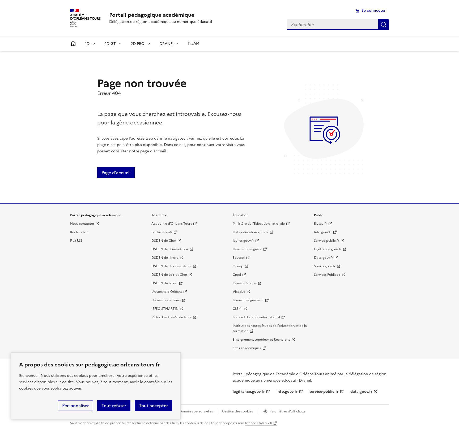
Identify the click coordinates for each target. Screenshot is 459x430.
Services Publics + (327, 274)
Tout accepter (153, 405)
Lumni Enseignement (248, 300)
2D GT (110, 44)
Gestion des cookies (237, 411)
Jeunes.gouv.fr (243, 240)
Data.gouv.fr (323, 257)
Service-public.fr (326, 240)
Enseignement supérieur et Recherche (261, 339)
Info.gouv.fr (323, 232)
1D (87, 44)
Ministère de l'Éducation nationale (259, 223)
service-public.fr (324, 391)
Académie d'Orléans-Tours (171, 223)
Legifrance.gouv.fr (328, 249)
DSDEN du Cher (163, 240)
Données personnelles (196, 411)
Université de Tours (166, 300)
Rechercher (383, 24)
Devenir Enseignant (247, 249)
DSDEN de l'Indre (164, 257)
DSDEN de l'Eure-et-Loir (169, 249)
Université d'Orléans (166, 291)
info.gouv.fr (287, 391)
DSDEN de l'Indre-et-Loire (171, 266)
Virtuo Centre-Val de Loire (171, 317)
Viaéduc (239, 291)
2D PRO (137, 44)
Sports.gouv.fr (324, 266)
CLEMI (238, 308)
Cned (237, 274)
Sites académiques (247, 348)
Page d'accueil (115, 172)
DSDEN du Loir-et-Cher (169, 274)
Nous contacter (82, 223)
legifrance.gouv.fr (249, 391)
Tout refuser (113, 405)
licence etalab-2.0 (258, 423)
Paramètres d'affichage (287, 411)
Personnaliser (75, 405)
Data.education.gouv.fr (250, 232)
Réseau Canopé (245, 283)
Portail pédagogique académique (151, 15)
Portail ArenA (161, 232)
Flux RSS (76, 240)
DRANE (166, 44)
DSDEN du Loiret (164, 283)
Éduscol (239, 257)
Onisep (238, 266)
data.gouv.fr (361, 391)
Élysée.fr (320, 223)
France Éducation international (256, 317)
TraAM (193, 43)
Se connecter (374, 10)
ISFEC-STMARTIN (164, 308)
